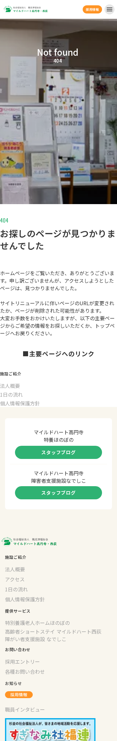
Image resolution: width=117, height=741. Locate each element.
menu (109, 9)
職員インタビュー (25, 709)
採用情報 (18, 694)
